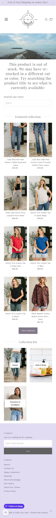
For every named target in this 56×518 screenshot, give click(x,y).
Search (7, 465)
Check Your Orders (12, 487)
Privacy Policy (10, 491)
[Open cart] (50, 19)
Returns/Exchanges (12, 480)
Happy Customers (12, 472)
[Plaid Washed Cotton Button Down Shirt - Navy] (40, 294)
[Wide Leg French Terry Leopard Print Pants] (15, 193)
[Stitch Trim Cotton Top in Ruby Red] (15, 243)
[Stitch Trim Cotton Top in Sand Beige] (40, 193)
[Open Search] (46, 19)
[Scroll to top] (50, 510)
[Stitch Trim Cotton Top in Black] (15, 294)
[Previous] (3, 3)
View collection (28, 331)
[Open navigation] (6, 19)
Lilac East (24, 513)
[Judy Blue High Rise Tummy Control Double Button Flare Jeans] (40, 140)
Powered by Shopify (39, 513)
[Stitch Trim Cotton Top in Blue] (40, 243)
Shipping (7, 476)
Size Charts (9, 483)
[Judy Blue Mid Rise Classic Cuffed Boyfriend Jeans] (15, 140)
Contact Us (9, 468)
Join (28, 451)
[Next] (53, 3)
